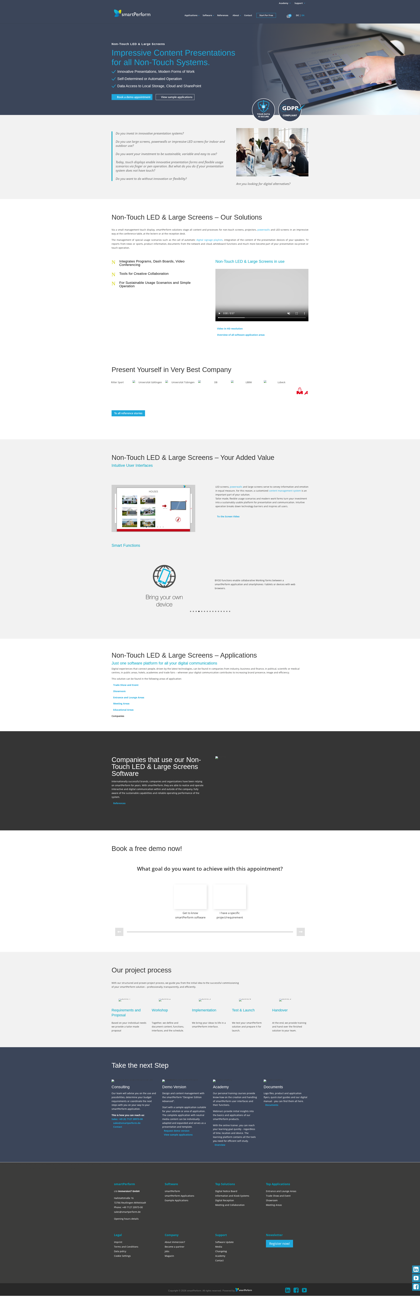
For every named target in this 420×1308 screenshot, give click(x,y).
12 (221, 611)
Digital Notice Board (226, 1191)
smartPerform (172, 1191)
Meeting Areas (121, 703)
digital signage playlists (209, 239)
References (119, 803)
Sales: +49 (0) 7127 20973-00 (127, 1119)
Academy (283, 3)
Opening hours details (126, 1218)
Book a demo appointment (133, 97)
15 (229, 611)
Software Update (224, 1242)
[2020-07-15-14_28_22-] (153, 531)
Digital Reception (224, 1200)
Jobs (167, 1251)
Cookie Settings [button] (122, 1255)
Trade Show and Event (125, 685)
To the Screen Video (228, 516)
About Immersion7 (175, 1242)
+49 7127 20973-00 (132, 1207)
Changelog (221, 1251)
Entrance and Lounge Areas (128, 697)
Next (304, 392)
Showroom (119, 691)
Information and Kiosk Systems (232, 1195)
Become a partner (174, 1246)
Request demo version (176, 1130)
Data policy (120, 1251)
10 (215, 611)
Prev (115, 392)
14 (226, 611)
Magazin (169, 1255)
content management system (285, 490)
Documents (271, 1105)
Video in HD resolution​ (230, 328)
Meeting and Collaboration (230, 1205)
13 (224, 611)
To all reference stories (128, 413)
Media (218, 1246)
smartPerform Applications (179, 1195)
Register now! (279, 1243)
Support (298, 3)
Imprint (118, 1242)
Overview (220, 1144)
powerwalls (263, 229)
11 (218, 611)
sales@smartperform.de (126, 1123)
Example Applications (176, 1200)
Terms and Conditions (126, 1246)
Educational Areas (123, 709)
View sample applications (176, 97)
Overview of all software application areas (241, 334)
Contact (117, 1126)
